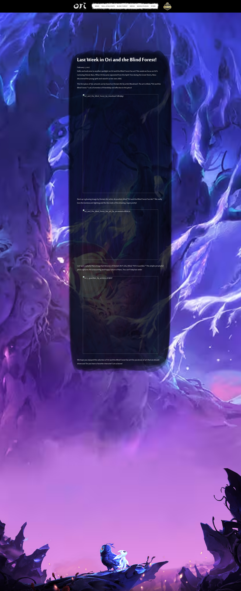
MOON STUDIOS (143, 6)
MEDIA (132, 6)
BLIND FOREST (122, 6)
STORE (153, 6)
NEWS (97, 6)
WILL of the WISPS (108, 6)
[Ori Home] (80, 6)
